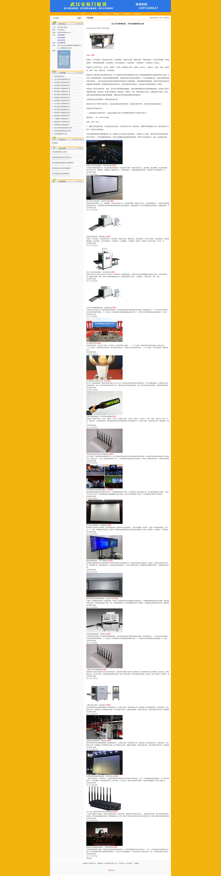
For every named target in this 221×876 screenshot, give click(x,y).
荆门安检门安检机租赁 (61, 110)
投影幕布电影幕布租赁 (61, 131)
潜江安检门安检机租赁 (61, 106)
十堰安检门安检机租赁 (61, 119)
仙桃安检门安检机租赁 (61, 100)
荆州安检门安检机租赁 (61, 113)
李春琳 (136, 863)
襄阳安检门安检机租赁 (61, 122)
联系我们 (138, 14)
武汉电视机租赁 (59, 134)
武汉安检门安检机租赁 (61, 82)
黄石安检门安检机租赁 (61, 85)
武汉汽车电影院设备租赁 (61, 128)
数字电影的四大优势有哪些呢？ (62, 168)
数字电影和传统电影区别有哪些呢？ (63, 163)
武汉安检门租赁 (91, 172)
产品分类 (105, 14)
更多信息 (89, 858)
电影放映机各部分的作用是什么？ (62, 157)
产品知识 (116, 14)
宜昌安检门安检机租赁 (61, 125)
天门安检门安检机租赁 (61, 103)
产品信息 (94, 14)
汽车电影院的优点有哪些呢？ (61, 174)
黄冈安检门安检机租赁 (61, 88)
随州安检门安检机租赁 (61, 116)
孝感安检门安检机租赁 (61, 97)
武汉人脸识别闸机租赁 (61, 79)
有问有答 (127, 14)
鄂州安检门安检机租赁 (61, 91)
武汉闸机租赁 (58, 76)
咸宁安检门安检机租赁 (61, 94)
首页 (83, 14)
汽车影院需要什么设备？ (59, 152)
